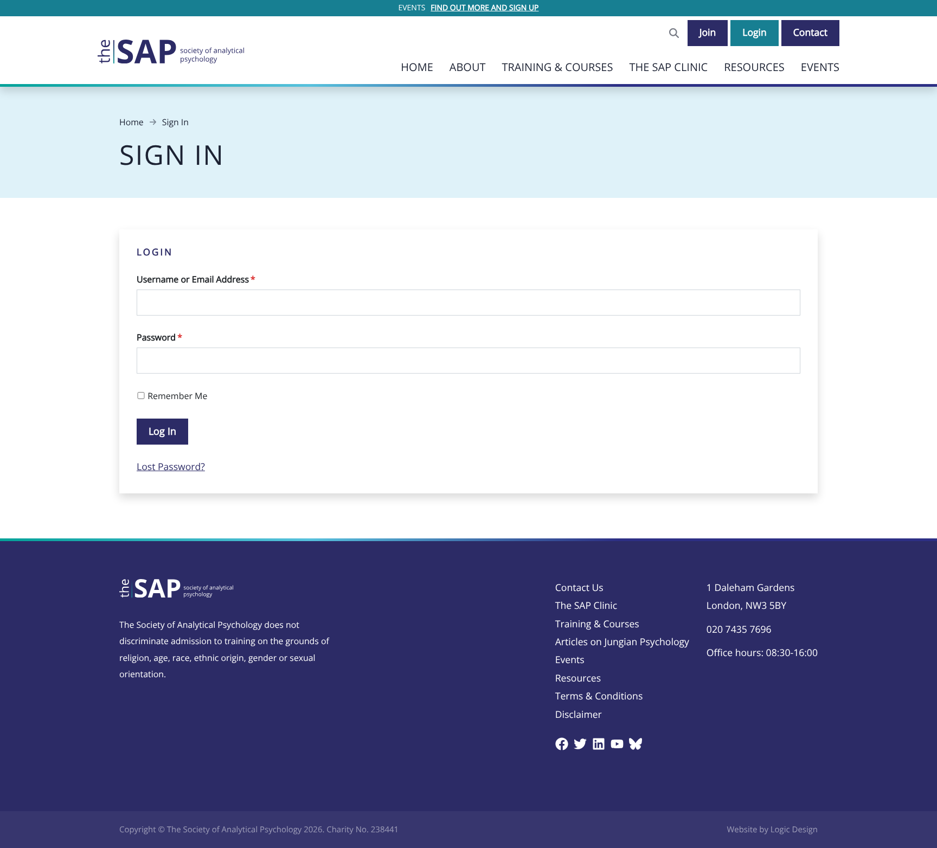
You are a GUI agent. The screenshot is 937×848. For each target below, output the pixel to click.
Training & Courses (557, 67)
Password (159, 337)
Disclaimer (578, 714)
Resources (754, 67)
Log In (162, 431)
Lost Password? (171, 466)
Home (417, 67)
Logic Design (794, 829)
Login (754, 32)
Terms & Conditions (599, 696)
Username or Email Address (196, 279)
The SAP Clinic (668, 67)
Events (820, 67)
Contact (810, 32)
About (468, 67)
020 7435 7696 (739, 629)
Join (707, 32)
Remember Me (176, 396)
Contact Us (579, 587)
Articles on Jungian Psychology (622, 641)
